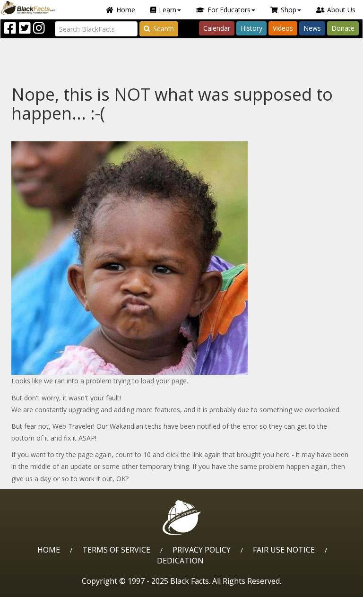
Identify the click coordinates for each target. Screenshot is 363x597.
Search (163, 28)
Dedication (180, 560)
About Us (341, 9)
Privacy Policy (202, 550)
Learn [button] (167, 9)
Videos (283, 28)
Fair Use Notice (284, 550)
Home (125, 9)
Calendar (216, 28)
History (251, 28)
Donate (342, 28)
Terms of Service (116, 550)
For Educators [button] (229, 9)
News (312, 28)
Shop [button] (288, 9)
